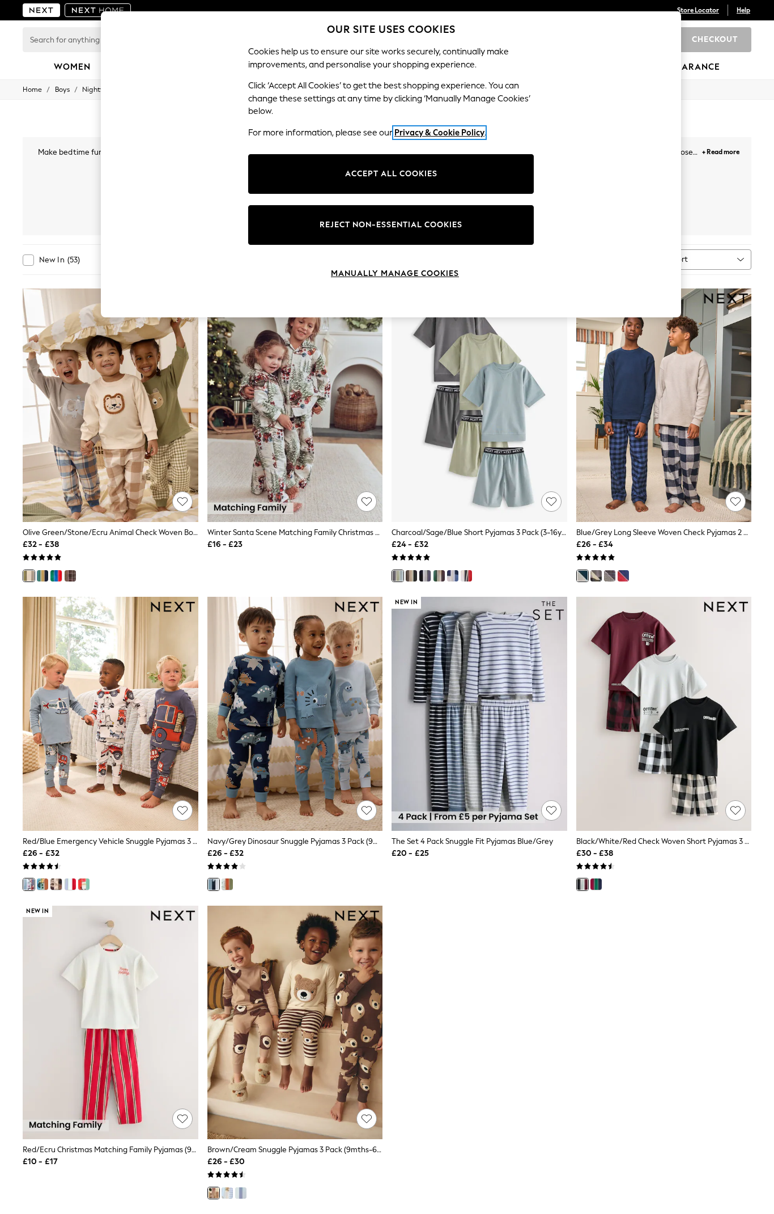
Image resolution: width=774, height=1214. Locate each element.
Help (743, 10)
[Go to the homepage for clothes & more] (41, 10)
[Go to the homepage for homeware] (98, 10)
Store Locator (698, 10)
